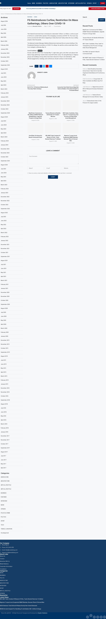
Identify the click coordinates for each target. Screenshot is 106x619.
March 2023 (4, 184)
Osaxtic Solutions (42, 613)
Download (40, 50)
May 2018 (3, 416)
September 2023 (5, 161)
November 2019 (5, 344)
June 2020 (3, 316)
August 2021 (4, 260)
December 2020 (5, 292)
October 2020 (4, 300)
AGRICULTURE (53, 3)
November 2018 (5, 392)
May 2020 (3, 320)
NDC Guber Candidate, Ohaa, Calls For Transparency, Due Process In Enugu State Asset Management (93, 45)
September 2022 (5, 208)
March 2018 (4, 424)
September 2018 (5, 400)
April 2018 (3, 420)
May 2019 (3, 368)
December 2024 (5, 101)
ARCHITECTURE (62, 3)
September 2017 (5, 448)
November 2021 (5, 248)
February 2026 (5, 45)
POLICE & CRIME (5, 513)
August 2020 (4, 308)
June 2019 (3, 364)
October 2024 (4, 109)
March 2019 (4, 376)
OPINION (89, 3)
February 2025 (5, 93)
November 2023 (5, 153)
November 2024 (5, 105)
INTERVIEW (71, 3)
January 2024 (4, 145)
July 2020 (3, 312)
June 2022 (3, 220)
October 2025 (4, 61)
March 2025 (4, 89)
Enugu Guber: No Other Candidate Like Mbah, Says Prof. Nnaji (93, 80)
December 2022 (5, 196)
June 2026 (3, 29)
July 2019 (3, 360)
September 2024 (5, 113)
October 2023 (4, 157)
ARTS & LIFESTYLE (80, 3)
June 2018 (3, 412)
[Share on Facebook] (40, 66)
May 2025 (3, 81)
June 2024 (3, 125)
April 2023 (3, 180)
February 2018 (5, 428)
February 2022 (5, 236)
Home (29, 3)
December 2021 (5, 244)
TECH (2, 525)
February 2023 (5, 188)
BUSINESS (39, 3)
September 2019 (5, 352)
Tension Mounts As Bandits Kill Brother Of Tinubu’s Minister (52, 114)
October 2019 (4, 348)
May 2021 (3, 272)
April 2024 (3, 133)
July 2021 (3, 264)
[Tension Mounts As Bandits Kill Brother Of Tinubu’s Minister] (53, 105)
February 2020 (5, 332)
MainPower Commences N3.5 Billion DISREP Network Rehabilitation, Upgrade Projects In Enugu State (93, 31)
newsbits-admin (37, 26)
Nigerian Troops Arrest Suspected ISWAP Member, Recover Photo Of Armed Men (22, 602)
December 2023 (5, 149)
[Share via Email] (50, 66)
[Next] (25, 8)
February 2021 (5, 284)
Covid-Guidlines (32, 50)
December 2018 (5, 388)
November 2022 (5, 200)
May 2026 (3, 33)
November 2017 (5, 440)
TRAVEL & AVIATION (6, 529)
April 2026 (3, 37)
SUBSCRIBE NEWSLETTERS (97, 8)
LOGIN (102, 3)
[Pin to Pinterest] (47, 66)
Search (85, 17)
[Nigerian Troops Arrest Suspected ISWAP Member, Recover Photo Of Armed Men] (71, 128)
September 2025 (5, 65)
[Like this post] (37, 66)
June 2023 (3, 173)
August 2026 (4, 21)
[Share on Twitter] (44, 66)
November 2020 (5, 296)
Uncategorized (5, 533)
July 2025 (3, 73)
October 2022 (4, 204)
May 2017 (3, 464)
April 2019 (3, 372)
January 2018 (4, 432)
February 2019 (5, 380)
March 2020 (4, 328)
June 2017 (3, 460)
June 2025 (3, 77)
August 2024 (4, 117)
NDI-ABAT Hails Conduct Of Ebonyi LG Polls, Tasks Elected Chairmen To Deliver (53, 137)
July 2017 (3, 456)
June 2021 (3, 268)
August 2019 (4, 356)
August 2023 (4, 165)
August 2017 (4, 452)
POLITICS (45, 3)
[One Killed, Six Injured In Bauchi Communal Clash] (35, 128)
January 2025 (4, 97)
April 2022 (3, 228)
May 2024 (3, 129)
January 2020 (4, 336)
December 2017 (5, 436)
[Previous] (23, 8)
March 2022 (4, 232)
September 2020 (5, 304)
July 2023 (3, 169)
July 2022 (3, 216)
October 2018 (4, 396)
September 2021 (5, 256)
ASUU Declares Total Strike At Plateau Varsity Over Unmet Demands (18, 605)
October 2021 (4, 252)
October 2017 (4, 444)
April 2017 (3, 468)
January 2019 (4, 384)
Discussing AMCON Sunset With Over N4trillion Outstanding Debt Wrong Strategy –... (46, 8)
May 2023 (3, 177)
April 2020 (3, 324)
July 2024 (3, 121)
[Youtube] (87, 8)
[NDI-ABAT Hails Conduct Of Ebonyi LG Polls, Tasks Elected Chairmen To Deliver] (53, 128)
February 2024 (5, 141)
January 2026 (4, 49)
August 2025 (4, 69)
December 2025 (5, 53)
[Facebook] (84, 8)
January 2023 (4, 192)
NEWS (33, 3)
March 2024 (4, 137)
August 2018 (4, 404)
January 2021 (4, 288)
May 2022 (3, 224)
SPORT (95, 3)
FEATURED (4, 497)
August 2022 (4, 212)
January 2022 (4, 240)
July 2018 (3, 408)
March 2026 (4, 41)
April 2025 (3, 85)
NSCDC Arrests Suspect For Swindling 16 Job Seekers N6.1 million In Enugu (20, 609)
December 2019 (5, 340)
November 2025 (5, 57)
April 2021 (3, 276)
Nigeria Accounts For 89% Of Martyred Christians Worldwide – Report (93, 88)
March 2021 (4, 280)
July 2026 (3, 25)
